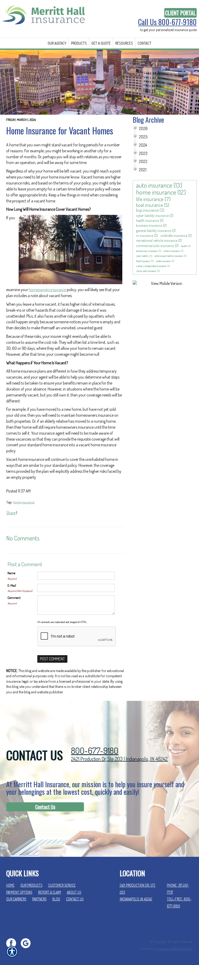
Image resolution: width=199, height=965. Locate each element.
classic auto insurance (146, 270)
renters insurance (172, 250)
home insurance (23, 502)
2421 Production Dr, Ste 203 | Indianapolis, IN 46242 (119, 758)
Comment (14, 598)
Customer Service (62, 885)
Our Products (31, 885)
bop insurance (147, 210)
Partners (39, 899)
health (184, 246)
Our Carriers (16, 899)
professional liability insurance (169, 255)
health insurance (147, 220)
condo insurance (163, 261)
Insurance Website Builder (175, 948)
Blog (56, 899)
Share (11, 512)
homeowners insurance (47, 289)
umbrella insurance (173, 235)
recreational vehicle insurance (156, 240)
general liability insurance (153, 230)
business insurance (149, 225)
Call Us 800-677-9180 (167, 22)
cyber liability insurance (152, 215)
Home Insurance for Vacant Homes (59, 130)
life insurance (150, 198)
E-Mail (12, 585)
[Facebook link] (13, 942)
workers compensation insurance (151, 266)
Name (11, 573)
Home (10, 885)
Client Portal (180, 13)
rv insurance (144, 235)
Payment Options (19, 892)
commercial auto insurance (155, 245)
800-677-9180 (94, 750)
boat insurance (149, 205)
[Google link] (27, 942)
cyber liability (142, 255)
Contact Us (45, 806)
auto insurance (154, 185)
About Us (74, 892)
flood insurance (143, 261)
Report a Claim (49, 892)
